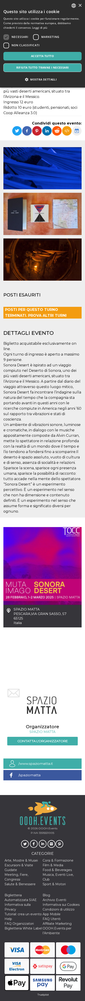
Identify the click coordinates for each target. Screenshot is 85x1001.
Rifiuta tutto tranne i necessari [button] (42, 67)
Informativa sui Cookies (61, 905)
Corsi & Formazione (58, 860)
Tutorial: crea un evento (23, 914)
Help (8, 919)
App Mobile (52, 914)
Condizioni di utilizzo (59, 909)
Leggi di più (39, 28)
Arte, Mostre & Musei (21, 860)
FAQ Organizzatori (19, 924)
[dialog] (42, 44)
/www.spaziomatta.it (35, 763)
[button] (42, 79)
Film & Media (53, 865)
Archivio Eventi (54, 900)
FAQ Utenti (52, 919)
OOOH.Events (47, 828)
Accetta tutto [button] (42, 56)
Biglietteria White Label (23, 928)
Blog (46, 895)
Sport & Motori (54, 884)
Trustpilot (43, 994)
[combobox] (73, 5)
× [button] (80, 5)
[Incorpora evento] (67, 131)
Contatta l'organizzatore (42, 741)
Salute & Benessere (20, 884)
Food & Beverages (57, 870)
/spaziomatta (29, 775)
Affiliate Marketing (57, 924)
